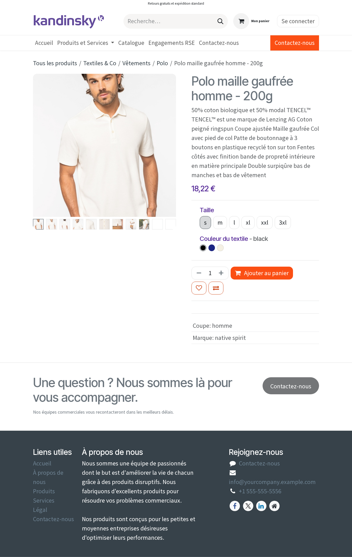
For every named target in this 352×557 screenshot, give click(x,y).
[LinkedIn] (261, 506)
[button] (40, 145)
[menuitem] (44, 43)
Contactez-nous (295, 42)
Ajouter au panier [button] (266, 273)
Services (43, 500)
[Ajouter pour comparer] (215, 288)
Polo (162, 63)
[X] (248, 506)
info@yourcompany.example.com (272, 482)
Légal (40, 510)
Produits (44, 491)
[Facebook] (235, 506)
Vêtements (136, 63)
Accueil (42, 463)
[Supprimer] (198, 273)
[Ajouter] (222, 273)
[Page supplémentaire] (274, 506)
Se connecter (298, 21)
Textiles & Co (99, 63)
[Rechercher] (220, 21)
